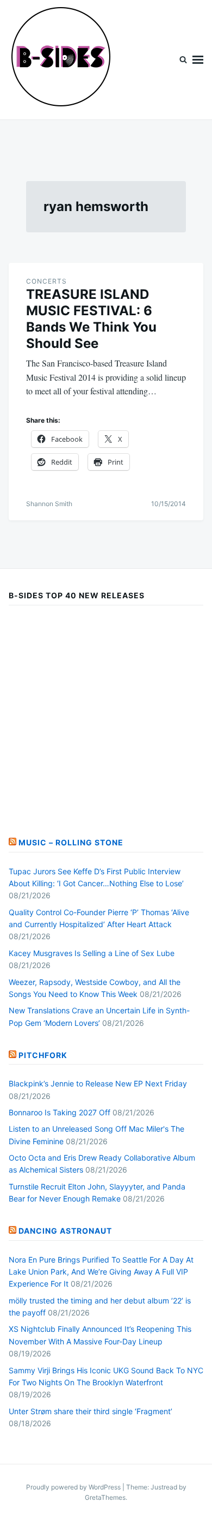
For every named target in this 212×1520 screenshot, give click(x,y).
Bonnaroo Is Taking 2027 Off (59, 1112)
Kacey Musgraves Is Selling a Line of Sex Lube (91, 953)
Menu (197, 59)
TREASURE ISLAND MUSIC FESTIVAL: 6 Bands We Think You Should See (91, 318)
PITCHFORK (42, 1055)
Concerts (46, 281)
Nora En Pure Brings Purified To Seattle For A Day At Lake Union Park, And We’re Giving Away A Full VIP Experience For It (101, 1272)
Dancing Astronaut (65, 1230)
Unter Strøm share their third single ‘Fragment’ (90, 1411)
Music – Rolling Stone (70, 842)
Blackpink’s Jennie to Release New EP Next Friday (98, 1083)
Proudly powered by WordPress (74, 1487)
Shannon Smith (49, 504)
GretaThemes (105, 1497)
